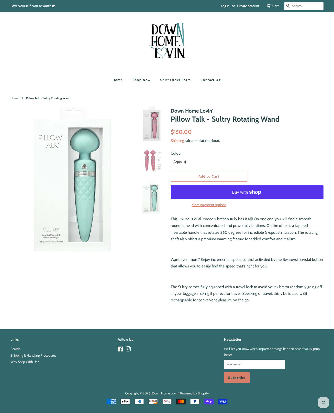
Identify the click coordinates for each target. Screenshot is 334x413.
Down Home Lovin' (165, 393)
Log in (225, 6)
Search (15, 349)
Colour (176, 153)
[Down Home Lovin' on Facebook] (120, 350)
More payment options (208, 205)
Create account (248, 6)
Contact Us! (211, 80)
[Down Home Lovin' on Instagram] (128, 350)
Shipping (177, 140)
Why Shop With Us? (25, 362)
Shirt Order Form (175, 80)
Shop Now (142, 80)
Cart (275, 6)
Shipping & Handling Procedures (33, 355)
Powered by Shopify (194, 393)
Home (117, 80)
